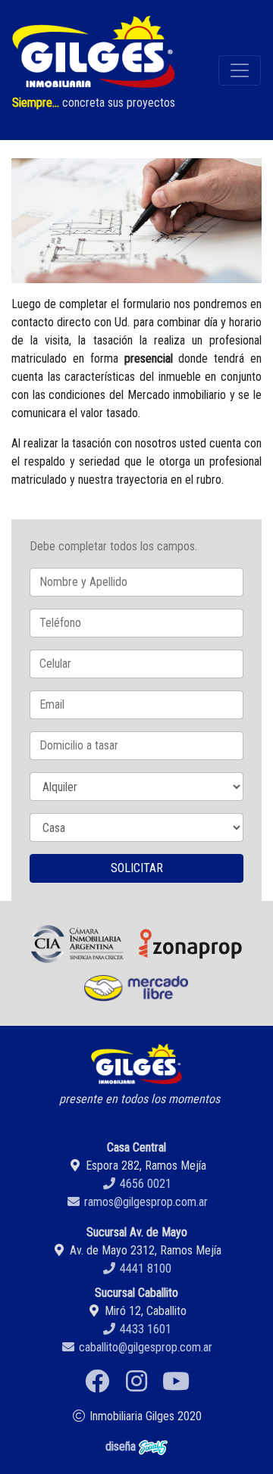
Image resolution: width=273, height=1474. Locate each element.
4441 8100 (144, 1268)
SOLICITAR (137, 868)
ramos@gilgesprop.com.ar (144, 1202)
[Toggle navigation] (239, 70)
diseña (122, 1446)
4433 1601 (144, 1329)
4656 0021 (144, 1183)
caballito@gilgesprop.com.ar (144, 1347)
